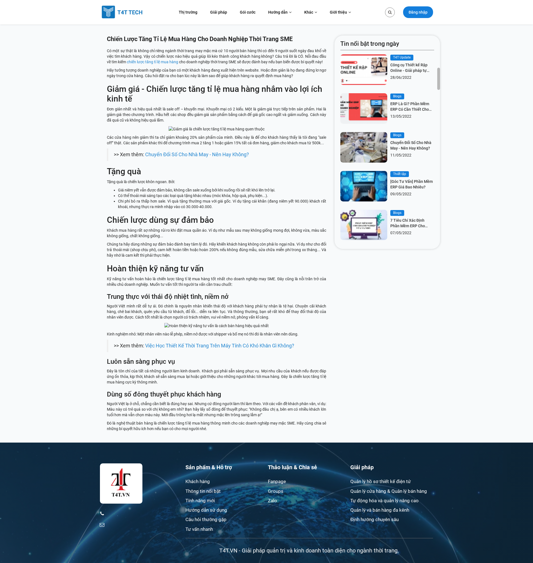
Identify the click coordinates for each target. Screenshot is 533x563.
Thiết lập (399, 174)
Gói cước (247, 12)
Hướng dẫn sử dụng (206, 510)
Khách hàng (197, 481)
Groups (275, 491)
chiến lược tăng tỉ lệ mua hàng (152, 62)
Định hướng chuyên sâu (374, 519)
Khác (308, 12)
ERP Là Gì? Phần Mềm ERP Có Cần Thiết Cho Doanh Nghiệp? (409, 107)
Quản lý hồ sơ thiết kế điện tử (380, 481)
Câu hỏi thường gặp (206, 519)
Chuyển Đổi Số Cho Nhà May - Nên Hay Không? (197, 154)
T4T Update (402, 57)
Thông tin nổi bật (203, 491)
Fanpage (277, 481)
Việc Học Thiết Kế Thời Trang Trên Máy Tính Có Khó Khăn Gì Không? (219, 346)
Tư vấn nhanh (199, 529)
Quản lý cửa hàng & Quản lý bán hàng (388, 491)
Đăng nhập (418, 12)
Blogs (397, 96)
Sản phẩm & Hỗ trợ (208, 467)
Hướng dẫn (278, 12)
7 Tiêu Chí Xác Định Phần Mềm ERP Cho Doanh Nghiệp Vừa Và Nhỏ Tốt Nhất (409, 223)
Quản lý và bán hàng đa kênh (379, 510)
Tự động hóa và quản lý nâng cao (384, 500)
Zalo (272, 500)
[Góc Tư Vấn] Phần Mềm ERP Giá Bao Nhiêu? (411, 184)
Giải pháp (218, 12)
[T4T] (122, 12)
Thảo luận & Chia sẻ (292, 467)
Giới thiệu (338, 12)
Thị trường (188, 12)
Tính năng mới (200, 500)
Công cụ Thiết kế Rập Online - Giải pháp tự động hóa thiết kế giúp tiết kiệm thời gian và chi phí (411, 68)
